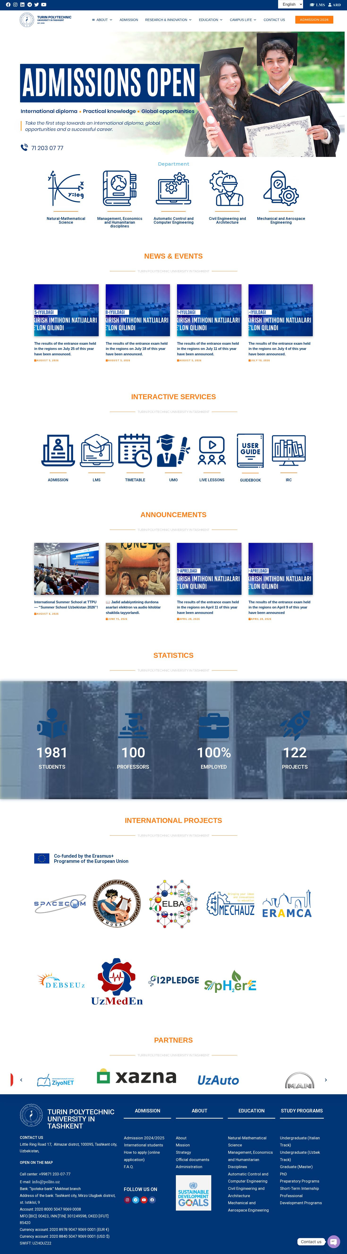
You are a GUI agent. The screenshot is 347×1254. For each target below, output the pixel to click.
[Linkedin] (22, 4)
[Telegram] (29, 4)
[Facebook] (8, 4)
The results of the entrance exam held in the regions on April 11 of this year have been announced (208, 607)
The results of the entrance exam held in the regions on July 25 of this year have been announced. (65, 348)
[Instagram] (15, 4)
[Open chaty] (333, 1241)
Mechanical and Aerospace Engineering (281, 220)
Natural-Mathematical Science (66, 220)
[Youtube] (43, 4)
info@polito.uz (46, 1181)
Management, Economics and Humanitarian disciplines (119, 222)
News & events (173, 256)
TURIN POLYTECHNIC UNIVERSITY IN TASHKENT (80, 1119)
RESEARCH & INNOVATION (166, 20)
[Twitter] (36, 4)
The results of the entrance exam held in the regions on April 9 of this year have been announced (279, 607)
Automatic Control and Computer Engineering (174, 220)
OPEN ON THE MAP (36, 1162)
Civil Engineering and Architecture (227, 220)
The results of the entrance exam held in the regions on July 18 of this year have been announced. (137, 348)
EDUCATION (208, 20)
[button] (314, 20)
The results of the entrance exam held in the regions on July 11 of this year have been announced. (208, 348)
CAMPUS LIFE (241, 20)
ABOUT (102, 20)
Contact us (274, 20)
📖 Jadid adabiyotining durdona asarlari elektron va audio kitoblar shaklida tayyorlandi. (133, 607)
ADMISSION (129, 20)
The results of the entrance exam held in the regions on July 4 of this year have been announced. (279, 348)
